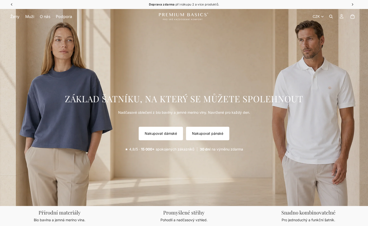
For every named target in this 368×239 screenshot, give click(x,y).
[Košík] (352, 16)
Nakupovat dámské (161, 133)
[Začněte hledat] (330, 16)
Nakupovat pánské (207, 133)
